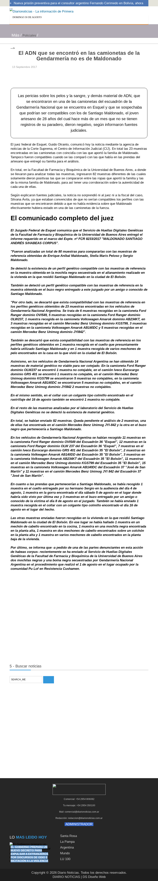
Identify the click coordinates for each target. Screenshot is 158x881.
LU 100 (65, 859)
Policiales (29, 35)
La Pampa (67, 842)
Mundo (65, 853)
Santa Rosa (68, 836)
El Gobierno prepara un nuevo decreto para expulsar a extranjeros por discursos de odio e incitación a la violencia (29, 853)
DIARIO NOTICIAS (66, 877)
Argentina (67, 847)
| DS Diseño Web (93, 877)
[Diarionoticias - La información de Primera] (41, 11)
